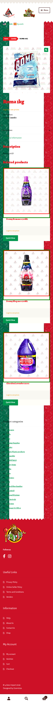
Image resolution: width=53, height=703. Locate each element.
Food (8, 482)
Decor (8, 473)
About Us (10, 623)
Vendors (9, 597)
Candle (8, 469)
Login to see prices (11, 109)
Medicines (10, 503)
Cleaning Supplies (13, 443)
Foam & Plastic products (15, 452)
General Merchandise (14, 486)
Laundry (13, 39)
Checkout (10, 669)
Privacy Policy (11, 582)
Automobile (10, 456)
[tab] (26, 130)
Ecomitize (18, 688)
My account (10, 654)
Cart (8, 664)
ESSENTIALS (11, 460)
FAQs (8, 618)
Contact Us (10, 628)
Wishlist (9, 659)
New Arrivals (11, 499)
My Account (9, 698)
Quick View (10, 238)
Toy (7, 512)
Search (26, 698)
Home (6, 39)
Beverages (10, 430)
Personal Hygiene (13, 495)
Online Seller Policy (14, 587)
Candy (8, 434)
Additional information (12, 138)
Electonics (10, 478)
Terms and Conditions (15, 592)
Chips (8, 438)
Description (7, 130)
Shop (8, 633)
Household (10, 491)
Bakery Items (11, 464)
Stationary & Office (13, 508)
